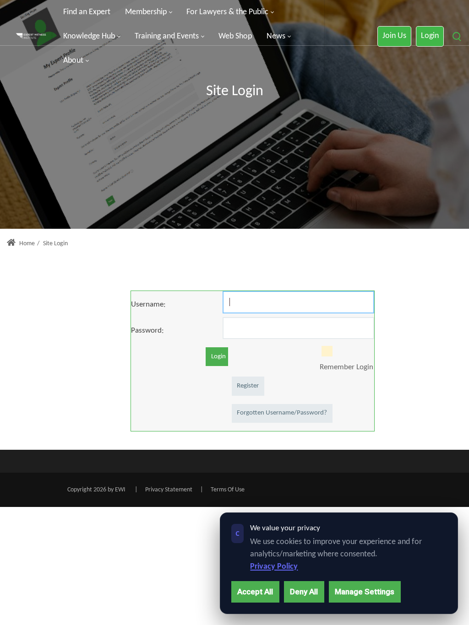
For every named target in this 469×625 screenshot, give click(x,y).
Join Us (394, 36)
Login (430, 36)
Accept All (255, 591)
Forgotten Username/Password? (282, 412)
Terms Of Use (228, 489)
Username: (148, 304)
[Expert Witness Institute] (31, 37)
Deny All (304, 591)
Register (248, 386)
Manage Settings (364, 591)
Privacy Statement (168, 489)
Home (26, 243)
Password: (147, 330)
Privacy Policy (274, 566)
